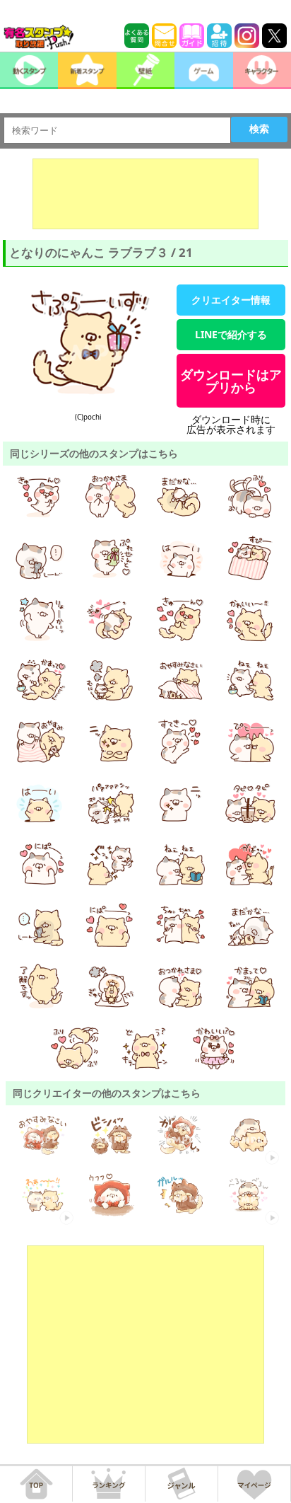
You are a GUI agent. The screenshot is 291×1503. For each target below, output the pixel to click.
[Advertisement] (145, 194)
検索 (259, 128)
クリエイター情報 (231, 299)
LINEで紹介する (231, 334)
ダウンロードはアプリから (231, 381)
